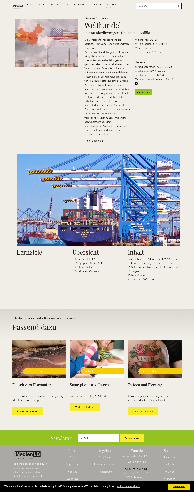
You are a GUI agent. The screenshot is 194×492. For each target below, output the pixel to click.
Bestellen (143, 91)
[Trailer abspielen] (98, 199)
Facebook (169, 457)
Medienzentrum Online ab (155, 79)
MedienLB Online (110, 6)
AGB (72, 457)
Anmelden (132, 437)
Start (31, 5)
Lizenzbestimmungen (87, 5)
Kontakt (72, 471)
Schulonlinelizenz (152, 75)
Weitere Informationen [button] (128, 486)
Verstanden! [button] (179, 486)
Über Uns (72, 479)
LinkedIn (169, 464)
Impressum (72, 464)
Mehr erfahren (27, 410)
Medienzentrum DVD (154, 67)
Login (123, 5)
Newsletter (61, 438)
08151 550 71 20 (139, 456)
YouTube (169, 471)
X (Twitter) (170, 479)
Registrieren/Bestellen (53, 5)
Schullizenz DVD (151, 71)
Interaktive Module (104, 464)
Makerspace (105, 471)
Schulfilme (105, 457)
